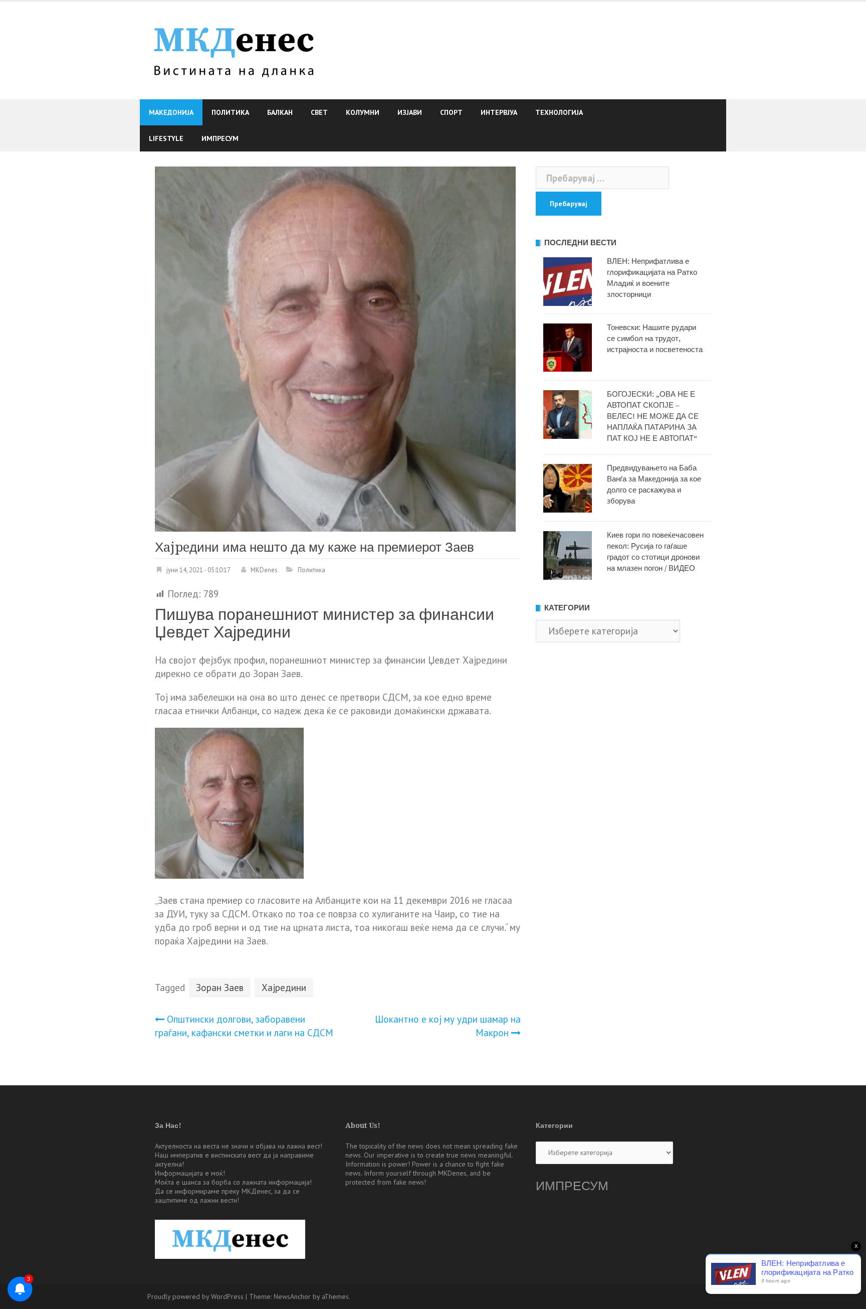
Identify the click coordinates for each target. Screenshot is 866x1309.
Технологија (559, 112)
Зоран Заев (220, 987)
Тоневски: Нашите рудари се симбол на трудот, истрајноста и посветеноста (655, 338)
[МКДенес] (234, 49)
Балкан (280, 112)
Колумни (362, 112)
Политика (230, 112)
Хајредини (284, 987)
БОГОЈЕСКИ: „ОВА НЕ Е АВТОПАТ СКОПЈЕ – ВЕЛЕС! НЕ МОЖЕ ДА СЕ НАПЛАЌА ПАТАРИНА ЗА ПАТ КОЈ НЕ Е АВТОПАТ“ (653, 416)
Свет (319, 112)
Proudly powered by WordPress (195, 1296)
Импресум (220, 138)
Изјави (409, 112)
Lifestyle (166, 138)
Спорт (451, 112)
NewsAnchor (292, 1296)
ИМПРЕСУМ (572, 1186)
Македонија (171, 112)
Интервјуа (499, 112)
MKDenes (264, 570)
